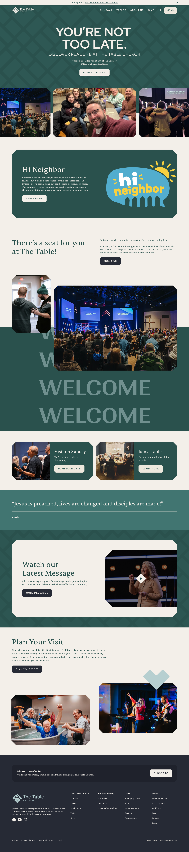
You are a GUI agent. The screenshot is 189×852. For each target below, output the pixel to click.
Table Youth (103, 803)
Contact (155, 818)
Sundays (74, 798)
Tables (73, 803)
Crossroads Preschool (108, 808)
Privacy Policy (152, 840)
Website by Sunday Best (168, 840)
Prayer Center (131, 818)
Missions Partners (160, 798)
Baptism (128, 813)
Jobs (154, 813)
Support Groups (132, 808)
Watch (73, 813)
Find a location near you (39, 814)
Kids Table (102, 798)
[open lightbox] (141, 578)
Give (72, 818)
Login (154, 823)
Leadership (75, 808)
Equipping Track (132, 798)
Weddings (156, 808)
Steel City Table (159, 803)
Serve (127, 803)
